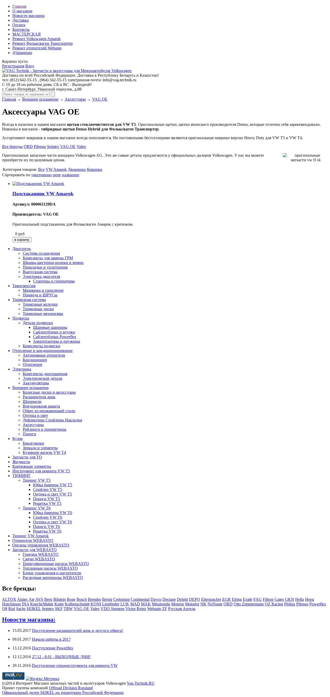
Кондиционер (35, 360)
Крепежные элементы (31, 466)
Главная (19, 6)
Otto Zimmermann (249, 604)
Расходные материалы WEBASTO (53, 577)
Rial (11, 608)
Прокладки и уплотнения (45, 267)
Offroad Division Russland (71, 688)
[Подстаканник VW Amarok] (38, 183)
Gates (279, 599)
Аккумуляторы (36, 383)
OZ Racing (274, 604)
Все (41, 169)
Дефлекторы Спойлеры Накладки (52, 420)
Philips (289, 604)
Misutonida (161, 604)
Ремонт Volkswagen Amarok (36, 39)
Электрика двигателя (41, 276)
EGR (226, 599)
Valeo (81, 146)
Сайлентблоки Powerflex (54, 336)
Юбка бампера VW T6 (52, 512)
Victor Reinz (136, 608)
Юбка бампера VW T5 (52, 485)
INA (25, 604)
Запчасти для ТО (27, 457)
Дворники (77, 169)
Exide (247, 599)
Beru (48, 599)
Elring (237, 599)
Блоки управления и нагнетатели (52, 573)
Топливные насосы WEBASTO (50, 568)
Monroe (177, 604)
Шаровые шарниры (50, 327)
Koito (59, 604)
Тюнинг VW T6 (37, 508)
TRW (68, 608)
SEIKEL (34, 608)
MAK (146, 604)
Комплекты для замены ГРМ (48, 258)
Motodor (192, 604)
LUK (124, 604)
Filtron (268, 599)
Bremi (107, 599)
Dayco (156, 599)
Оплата (18, 25)
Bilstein (59, 599)
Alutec (22, 599)
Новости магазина (28, 15)
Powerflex (317, 604)
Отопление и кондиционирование (42, 350)
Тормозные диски (38, 309)
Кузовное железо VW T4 (44, 452)
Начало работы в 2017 (51, 639)
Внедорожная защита (41, 406)
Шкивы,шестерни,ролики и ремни (53, 262)
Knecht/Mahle (41, 604)
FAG (257, 599)
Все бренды (12, 146)
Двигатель (21, 248)
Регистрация (13, 66)
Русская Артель (181, 608)
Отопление (32, 364)
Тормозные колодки (40, 304)
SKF (59, 608)
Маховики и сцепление (43, 290)
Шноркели (32, 401)
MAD (135, 604)
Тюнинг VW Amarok (30, 536)
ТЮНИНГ (21, 475)
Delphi (182, 599)
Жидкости (21, 462)
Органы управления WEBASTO (40, 545)
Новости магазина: (28, 619)
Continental (140, 599)
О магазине (22, 11)
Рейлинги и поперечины (44, 429)
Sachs (21, 608)
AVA (39, 599)
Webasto (154, 608)
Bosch (82, 599)
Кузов (17, 438)
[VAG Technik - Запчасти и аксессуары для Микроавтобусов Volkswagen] (66, 70)
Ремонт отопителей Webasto (37, 48)
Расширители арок (39, 397)
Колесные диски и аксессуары (49, 392)
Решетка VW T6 (47, 531)
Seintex (53, 146)
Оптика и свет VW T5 (52, 494)
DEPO (194, 599)
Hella (299, 599)
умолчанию (41, 175)
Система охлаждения (41, 253)
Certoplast (121, 599)
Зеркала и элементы (40, 448)
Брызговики (33, 443)
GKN (289, 599)
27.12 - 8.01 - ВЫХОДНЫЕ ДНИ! (61, 657)
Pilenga (40, 146)
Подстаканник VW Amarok (42, 193)
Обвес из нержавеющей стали (49, 411)
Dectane (169, 599)
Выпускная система (40, 272)
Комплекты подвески (41, 346)
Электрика (21, 369)
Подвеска (20, 318)
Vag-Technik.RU (141, 683)
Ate (32, 599)
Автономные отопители (44, 355)
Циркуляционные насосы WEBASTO (56, 563)
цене (57, 175)
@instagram (22, 52)
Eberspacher (211, 599)
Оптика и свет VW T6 (52, 522)
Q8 (4, 608)
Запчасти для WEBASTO (34, 550)
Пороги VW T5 (46, 499)
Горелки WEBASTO (41, 554)
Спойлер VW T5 (47, 489)
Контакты (21, 29)
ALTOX (9, 599)
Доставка (20, 20)
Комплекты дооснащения (45, 374)
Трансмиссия (23, 286)
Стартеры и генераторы (54, 281)
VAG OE (100, 99)
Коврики (94, 169)
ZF (164, 608)
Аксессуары (75, 99)
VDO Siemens (113, 608)
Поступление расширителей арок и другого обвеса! (77, 630)
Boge (71, 599)
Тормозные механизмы (43, 313)
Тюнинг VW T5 (37, 480)
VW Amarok (56, 169)
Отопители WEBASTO (32, 540)
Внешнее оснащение (40, 99)
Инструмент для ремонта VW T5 (41, 471)
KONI (95, 604)
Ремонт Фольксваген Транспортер (42, 43)
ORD (28, 146)
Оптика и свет (35, 415)
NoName (215, 604)
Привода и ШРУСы (40, 295)
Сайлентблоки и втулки (54, 332)
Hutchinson (11, 604)
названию (70, 175)
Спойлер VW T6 (47, 517)
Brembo (94, 599)
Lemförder (110, 604)
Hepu (309, 599)
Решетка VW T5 (47, 503)
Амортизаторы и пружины (56, 341)
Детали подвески (38, 323)
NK (203, 604)
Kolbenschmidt (77, 604)
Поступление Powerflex (52, 648)
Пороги (29, 434)
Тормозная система (29, 299)
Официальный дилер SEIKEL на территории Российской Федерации (63, 692)
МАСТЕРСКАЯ (26, 34)
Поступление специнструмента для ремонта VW (75, 665)
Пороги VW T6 (46, 526)
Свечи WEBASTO (39, 559)
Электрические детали (42, 378)
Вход (29, 66)
